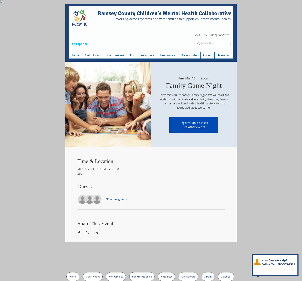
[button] (116, 55)
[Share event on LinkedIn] (96, 232)
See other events (194, 127)
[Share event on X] (87, 232)
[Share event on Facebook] (79, 232)
